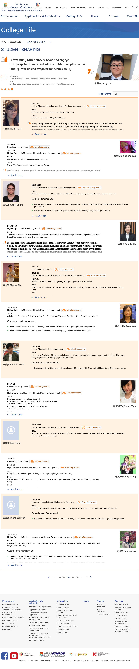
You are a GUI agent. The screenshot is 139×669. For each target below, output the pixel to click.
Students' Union (63, 632)
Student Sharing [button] (36, 42)
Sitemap (22, 661)
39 (72, 577)
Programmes (8, 601)
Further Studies (8, 623)
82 (86, 577)
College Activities (63, 604)
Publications (6, 629)
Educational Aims (121, 615)
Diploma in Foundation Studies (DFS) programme (12, 608)
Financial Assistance (36, 640)
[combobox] (125, 94)
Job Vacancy (103, 7)
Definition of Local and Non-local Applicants (39, 619)
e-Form (48, 7)
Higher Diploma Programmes (13, 617)
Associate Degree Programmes (8, 613)
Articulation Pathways (10, 620)
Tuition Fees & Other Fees (38, 623)
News (95, 16)
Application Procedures (38, 610)
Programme (104, 93)
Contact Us (117, 7)
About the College (121, 604)
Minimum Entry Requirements (40, 607)
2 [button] (5, 89)
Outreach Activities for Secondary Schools (122, 630)
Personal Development (65, 620)
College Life (74, 16)
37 (63, 577)
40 (77, 577)
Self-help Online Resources (67, 626)
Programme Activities (10, 626)
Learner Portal (61, 7)
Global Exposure (63, 629)
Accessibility (65, 661)
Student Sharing (63, 607)
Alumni (114, 16)
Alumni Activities (103, 614)
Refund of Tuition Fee (37, 626)
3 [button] (9, 89)
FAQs (91, 7)
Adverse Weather (78, 7)
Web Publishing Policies (50, 661)
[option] (69, 69)
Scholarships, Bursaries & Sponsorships (38, 630)
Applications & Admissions (42, 16)
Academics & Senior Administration (122, 622)
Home (3, 42)
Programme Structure (10, 604)
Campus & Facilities (122, 626)
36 (59, 577)
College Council (121, 618)
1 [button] (2, 89)
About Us (119, 601)
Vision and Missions (122, 612)
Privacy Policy (33, 661)
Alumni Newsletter (101, 610)
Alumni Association (101, 605)
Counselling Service (64, 623)
